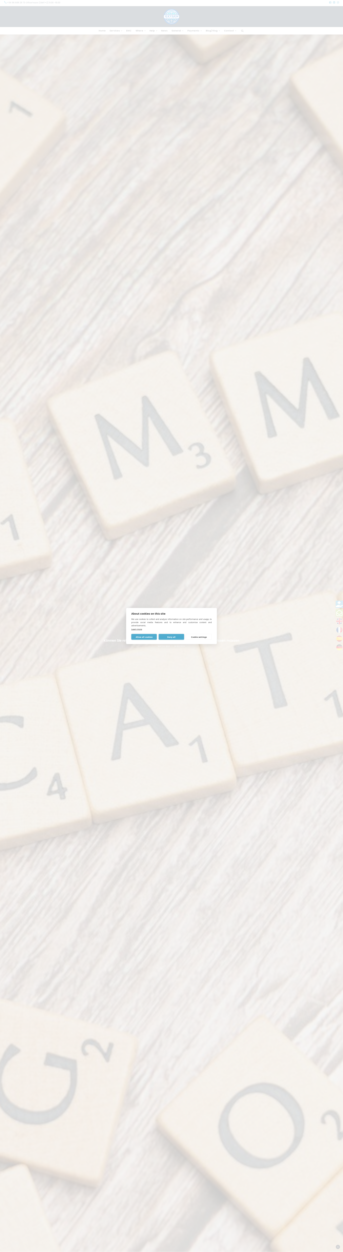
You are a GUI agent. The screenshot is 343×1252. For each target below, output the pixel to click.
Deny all (171, 636)
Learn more (136, 629)
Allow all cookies (144, 636)
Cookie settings (199, 636)
